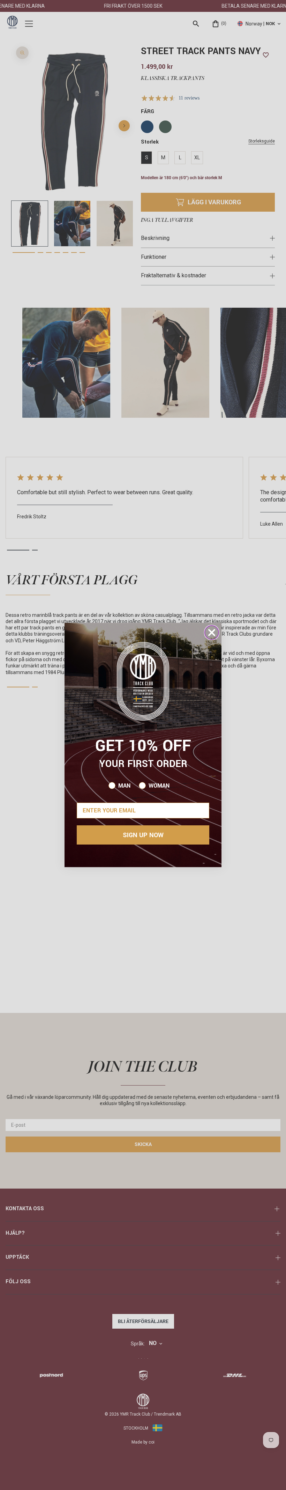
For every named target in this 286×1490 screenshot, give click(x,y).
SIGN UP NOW (143, 835)
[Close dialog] (212, 633)
